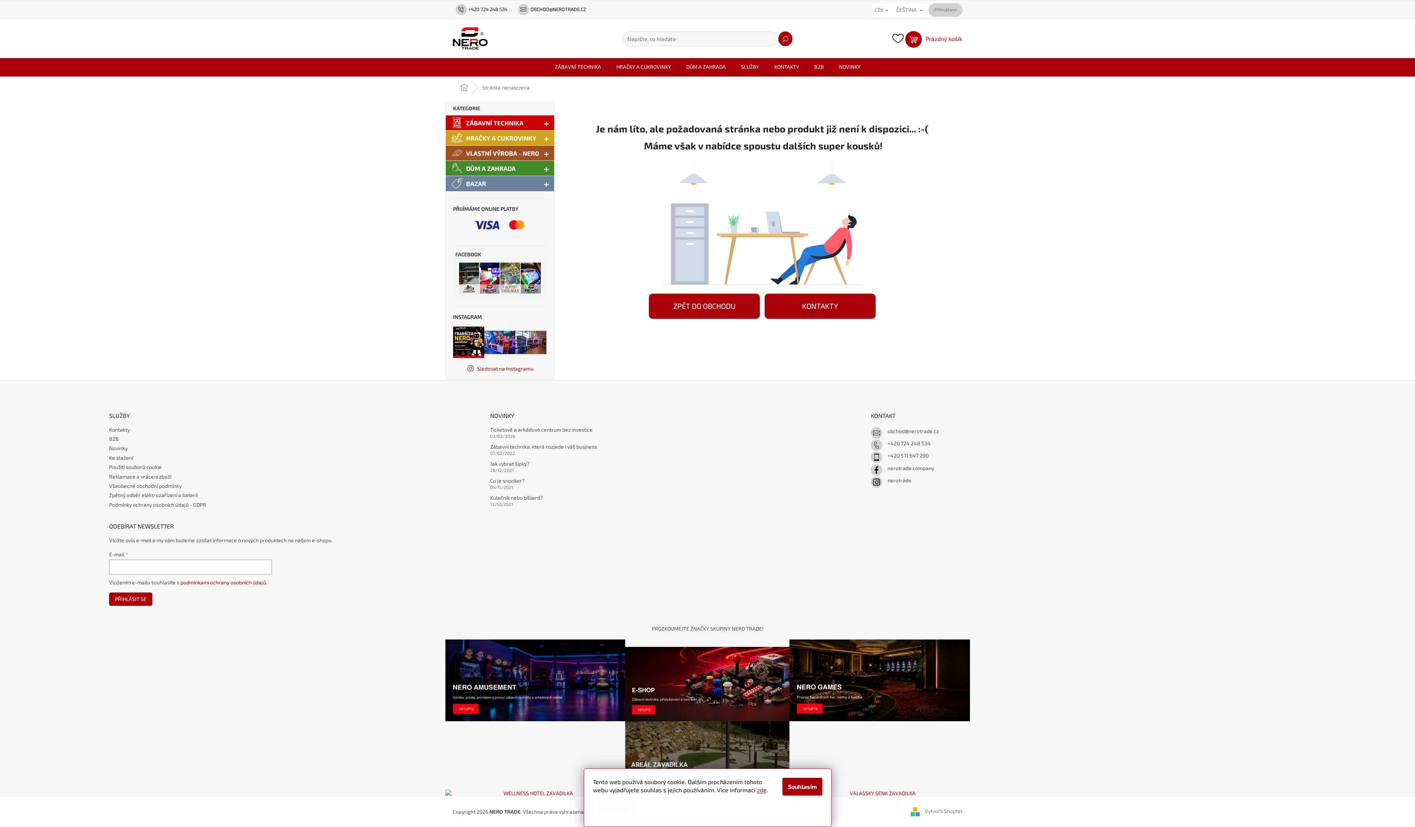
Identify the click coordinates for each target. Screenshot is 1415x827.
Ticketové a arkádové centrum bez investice (541, 429)
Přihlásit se (130, 599)
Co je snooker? (507, 480)
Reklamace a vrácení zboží (140, 476)
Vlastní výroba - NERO (502, 153)
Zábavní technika (494, 122)
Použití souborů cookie (135, 467)
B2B (114, 439)
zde (762, 789)
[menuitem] (578, 67)
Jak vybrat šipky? (509, 463)
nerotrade (899, 480)
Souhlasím (802, 786)
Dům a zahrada (491, 168)
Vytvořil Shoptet (944, 811)
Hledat (785, 38)
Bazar (476, 183)
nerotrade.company (910, 468)
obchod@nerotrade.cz (913, 431)
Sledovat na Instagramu (505, 368)
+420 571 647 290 (908, 455)
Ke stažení (121, 458)
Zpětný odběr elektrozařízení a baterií (153, 495)
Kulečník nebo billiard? (516, 497)
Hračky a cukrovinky (501, 138)
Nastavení (613, 808)
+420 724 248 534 (909, 443)
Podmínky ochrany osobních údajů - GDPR (157, 505)
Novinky (118, 448)
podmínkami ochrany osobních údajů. (224, 582)
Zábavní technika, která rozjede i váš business (543, 446)
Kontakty (119, 429)
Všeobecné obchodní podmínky (145, 486)
